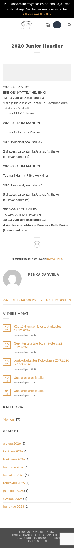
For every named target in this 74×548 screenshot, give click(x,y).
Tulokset (55, 537)
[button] (5, 25)
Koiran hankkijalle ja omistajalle (37, 535)
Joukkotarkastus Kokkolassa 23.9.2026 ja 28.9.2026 (41, 362)
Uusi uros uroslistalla (29, 377)
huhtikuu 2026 (13, 467)
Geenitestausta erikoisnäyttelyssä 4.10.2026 (38, 345)
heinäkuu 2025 (13, 475)
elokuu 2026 (12, 443)
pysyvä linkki (54, 258)
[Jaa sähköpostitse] (37, 244)
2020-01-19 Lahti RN (56, 300)
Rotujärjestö (21, 537)
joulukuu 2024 (13, 491)
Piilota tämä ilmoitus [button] (37, 14)
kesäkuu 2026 (13, 451)
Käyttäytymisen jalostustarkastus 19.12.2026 (37, 328)
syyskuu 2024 (13, 499)
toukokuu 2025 (14, 483)
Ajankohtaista (43, 531)
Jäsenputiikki (37, 540)
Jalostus (40, 537)
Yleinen (8, 419)
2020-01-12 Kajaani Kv (19, 300)
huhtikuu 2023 (13, 506)
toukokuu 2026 (14, 459)
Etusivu (24, 531)
